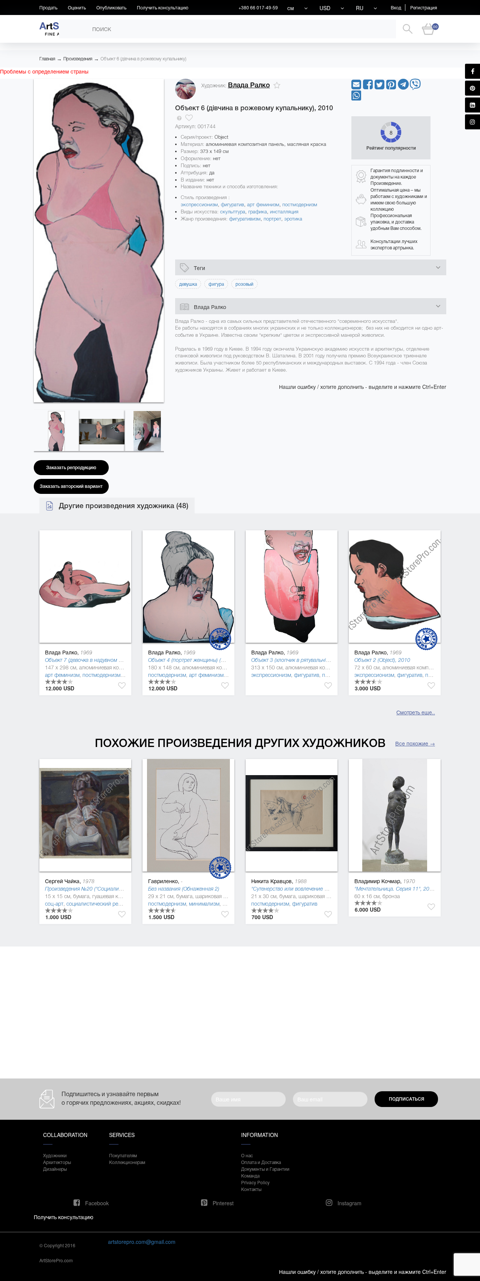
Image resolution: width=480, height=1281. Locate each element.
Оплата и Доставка (261, 1162)
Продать (48, 7)
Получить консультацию (162, 7)
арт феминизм (263, 204)
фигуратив (232, 204)
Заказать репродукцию (71, 467)
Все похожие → (415, 743)
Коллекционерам (127, 1162)
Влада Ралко (249, 85)
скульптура (232, 211)
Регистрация (423, 7)
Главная (47, 59)
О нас (247, 1155)
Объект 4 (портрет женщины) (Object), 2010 (200, 660)
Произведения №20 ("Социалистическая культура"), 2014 (113, 889)
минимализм (204, 904)
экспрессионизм (199, 204)
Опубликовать (111, 7)
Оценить (77, 7)
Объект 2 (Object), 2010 (382, 660)
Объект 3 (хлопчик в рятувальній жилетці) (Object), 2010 (318, 660)
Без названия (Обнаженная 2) (183, 889)
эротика (293, 219)
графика (257, 211)
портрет (272, 219)
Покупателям (123, 1155)
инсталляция (284, 211)
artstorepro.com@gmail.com (142, 1241)
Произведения (77, 59)
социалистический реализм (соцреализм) (115, 904)
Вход (396, 7)
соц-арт (54, 904)
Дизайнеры (55, 1169)
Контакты (251, 1189)
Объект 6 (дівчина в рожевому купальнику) (143, 59)
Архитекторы (57, 1162)
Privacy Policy (255, 1182)
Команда (250, 1175)
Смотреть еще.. (415, 712)
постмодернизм (299, 204)
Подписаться (406, 1099)
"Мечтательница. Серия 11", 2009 (394, 889)
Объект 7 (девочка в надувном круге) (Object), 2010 (105, 660)
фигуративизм (245, 219)
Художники (55, 1155)
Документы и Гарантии (265, 1169)
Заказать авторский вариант (71, 486)
